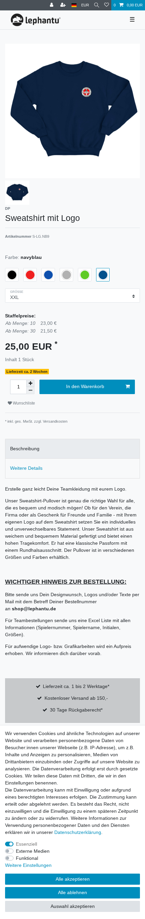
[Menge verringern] (30, 390)
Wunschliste (23, 403)
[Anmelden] (52, 5)
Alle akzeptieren (73, 879)
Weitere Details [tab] (26, 468)
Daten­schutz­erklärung (77, 832)
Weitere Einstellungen (28, 865)
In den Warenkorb (85, 386)
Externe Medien (33, 851)
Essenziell (26, 844)
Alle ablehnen (72, 892)
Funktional (27, 858)
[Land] (74, 5)
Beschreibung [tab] (24, 448)
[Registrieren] (63, 5)
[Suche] (96, 5)
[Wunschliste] (106, 5)
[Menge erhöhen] (30, 383)
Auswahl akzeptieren (73, 906)
